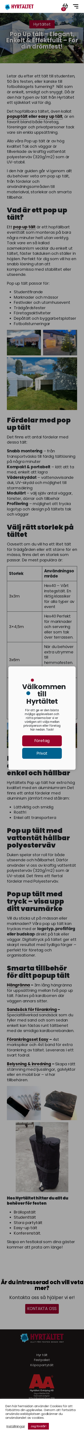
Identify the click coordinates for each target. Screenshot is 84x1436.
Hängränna (18, 985)
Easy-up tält (25, 1227)
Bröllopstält (25, 1212)
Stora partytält (28, 1222)
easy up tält (50, 116)
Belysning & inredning (29, 1064)
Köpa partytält (41, 1365)
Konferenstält (27, 1233)
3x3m (14, 596)
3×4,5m (16, 626)
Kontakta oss (42, 1309)
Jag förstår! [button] (38, 1426)
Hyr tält (42, 1355)
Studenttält (25, 1217)
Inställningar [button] (15, 1426)
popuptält (17, 116)
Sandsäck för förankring (32, 1009)
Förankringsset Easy (27, 1039)
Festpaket (42, 1360)
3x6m (14, 659)
